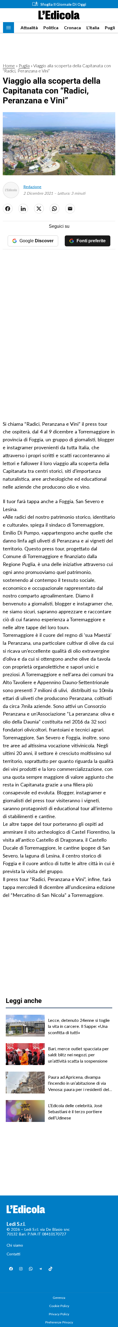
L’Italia (92, 27)
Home (9, 65)
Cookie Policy (59, 1306)
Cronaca (72, 27)
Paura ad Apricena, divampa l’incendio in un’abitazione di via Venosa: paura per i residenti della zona (80, 1083)
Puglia (111, 27)
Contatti (13, 1254)
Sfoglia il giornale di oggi (63, 4)
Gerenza (59, 1298)
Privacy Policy (59, 1314)
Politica (50, 27)
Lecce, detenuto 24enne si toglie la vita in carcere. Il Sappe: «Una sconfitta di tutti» (79, 1026)
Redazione (32, 186)
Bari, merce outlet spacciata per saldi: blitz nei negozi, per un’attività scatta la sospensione (78, 1054)
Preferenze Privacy (59, 1322)
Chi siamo (15, 1245)
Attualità (29, 27)
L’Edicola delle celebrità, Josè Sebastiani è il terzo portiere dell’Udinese (75, 1111)
